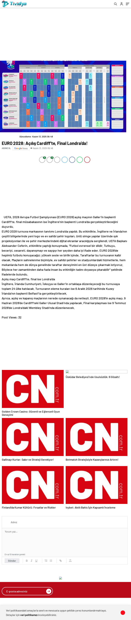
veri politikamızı (29, 614)
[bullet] (50, 561)
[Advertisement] (66, 33)
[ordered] (46, 561)
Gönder (12, 560)
